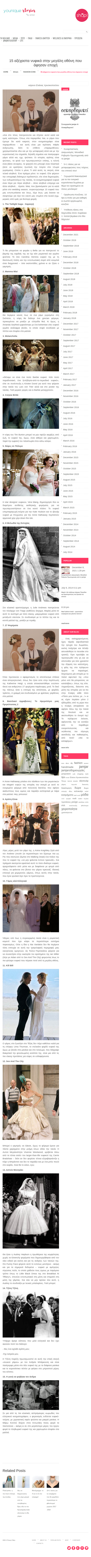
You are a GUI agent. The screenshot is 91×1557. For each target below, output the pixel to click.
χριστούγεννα (66, 812)
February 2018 (70, 312)
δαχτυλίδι (74, 784)
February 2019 (70, 257)
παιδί (74, 798)
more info (65, 748)
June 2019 (68, 251)
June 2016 (68, 424)
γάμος (63, 784)
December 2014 (70, 524)
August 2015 (69, 480)
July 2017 (67, 351)
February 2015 (70, 513)
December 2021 (70, 234)
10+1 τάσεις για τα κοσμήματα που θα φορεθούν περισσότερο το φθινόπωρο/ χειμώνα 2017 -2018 (53, 1500)
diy (72, 763)
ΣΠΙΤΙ (23, 38)
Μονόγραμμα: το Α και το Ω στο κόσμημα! (37, 1494)
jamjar (83, 767)
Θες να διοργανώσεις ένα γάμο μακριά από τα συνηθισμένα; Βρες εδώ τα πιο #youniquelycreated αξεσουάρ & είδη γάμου (24, 1503)
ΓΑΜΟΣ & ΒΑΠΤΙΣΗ (42, 38)
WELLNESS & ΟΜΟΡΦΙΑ (62, 38)
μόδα (84, 794)
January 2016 (69, 452)
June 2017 (68, 357)
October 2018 (69, 268)
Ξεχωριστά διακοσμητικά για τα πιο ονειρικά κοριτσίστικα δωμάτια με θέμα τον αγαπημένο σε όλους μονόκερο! (74, 182)
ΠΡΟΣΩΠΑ (78, 38)
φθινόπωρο (84, 805)
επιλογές (64, 791)
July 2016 (67, 418)
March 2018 (68, 307)
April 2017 (68, 368)
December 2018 (70, 262)
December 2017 (70, 324)
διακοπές (85, 784)
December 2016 (70, 390)
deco (67, 763)
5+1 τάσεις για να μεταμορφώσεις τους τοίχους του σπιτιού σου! (74, 167)
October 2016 (69, 402)
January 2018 (69, 318)
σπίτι (86, 802)
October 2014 (69, 535)
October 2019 (69, 240)
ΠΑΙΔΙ (30, 38)
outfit (74, 774)
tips (63, 777)
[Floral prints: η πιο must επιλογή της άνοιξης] (9, 1482)
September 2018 (71, 273)
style (86, 774)
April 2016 (68, 435)
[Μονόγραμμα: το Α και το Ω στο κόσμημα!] (38, 1482)
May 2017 (68, 363)
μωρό (78, 795)
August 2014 (69, 546)
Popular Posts (56, 1540)
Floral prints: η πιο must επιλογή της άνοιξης (9, 1494)
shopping (80, 774)
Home (5, 72)
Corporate (76, 1540)
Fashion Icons (29, 72)
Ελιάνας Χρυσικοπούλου (47, 85)
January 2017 (69, 385)
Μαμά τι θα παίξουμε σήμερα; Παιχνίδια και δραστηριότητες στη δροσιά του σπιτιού (73, 594)
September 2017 (71, 340)
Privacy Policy (11, 1540)
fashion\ (86, 763)
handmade (67, 767)
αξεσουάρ (83, 781)
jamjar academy (10, 40)
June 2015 (68, 491)
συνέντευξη (73, 805)
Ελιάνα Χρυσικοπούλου (79, 777)
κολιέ (86, 791)
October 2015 (69, 468)
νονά (62, 798)
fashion (78, 762)
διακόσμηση (66, 788)
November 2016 (70, 396)
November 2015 (70, 463)
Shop (66, 1540)
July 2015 (67, 485)
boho (62, 763)
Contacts (39, 1543)
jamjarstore (66, 774)
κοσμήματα (67, 795)
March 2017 (68, 374)
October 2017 (69, 335)
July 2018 (67, 285)
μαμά (75, 795)
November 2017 (70, 329)
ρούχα (74, 802)
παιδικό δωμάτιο (83, 798)
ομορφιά (68, 798)
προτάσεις (66, 802)
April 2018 (68, 301)
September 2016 (71, 407)
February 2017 (70, 379)
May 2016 (68, 429)
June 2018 (68, 290)
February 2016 (70, 446)
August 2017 (69, 346)
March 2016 (68, 441)
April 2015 (68, 502)
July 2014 (67, 552)
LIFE (21, 40)
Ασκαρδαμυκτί (67, 127)
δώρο (86, 788)
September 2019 (71, 246)
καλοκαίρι (78, 791)
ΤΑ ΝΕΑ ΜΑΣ (5, 38)
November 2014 (70, 530)
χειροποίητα (69, 808)
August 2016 (69, 413)
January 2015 (69, 519)
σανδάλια (81, 802)
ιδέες (70, 791)
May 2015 (68, 496)
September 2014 (71, 541)
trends (67, 777)
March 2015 (68, 507)
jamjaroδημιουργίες (73, 770)
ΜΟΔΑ (15, 38)
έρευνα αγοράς (73, 781)
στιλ (63, 805)
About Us (43, 1540)
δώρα (78, 787)
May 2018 (68, 296)
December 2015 (70, 457)
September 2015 (71, 474)
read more (65, 623)
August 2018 (69, 279)
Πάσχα (63, 781)
